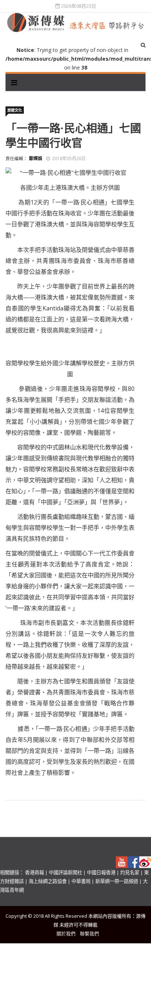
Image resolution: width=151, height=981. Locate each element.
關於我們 (66, 933)
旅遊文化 (14, 110)
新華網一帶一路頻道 (116, 881)
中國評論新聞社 (65, 872)
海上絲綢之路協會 (48, 881)
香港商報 (34, 872)
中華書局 (81, 881)
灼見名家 (129, 872)
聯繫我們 (89, 933)
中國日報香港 (101, 872)
